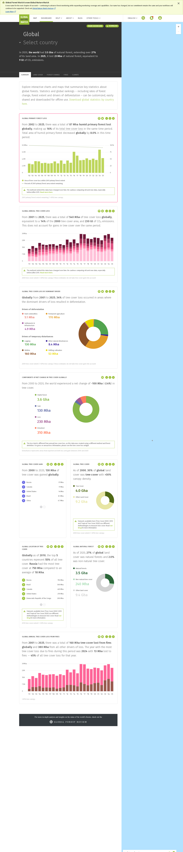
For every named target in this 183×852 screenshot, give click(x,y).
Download (113, 26)
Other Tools (92, 18)
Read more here (46, 192)
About (69, 18)
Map (35, 18)
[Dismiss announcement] (178, 3)
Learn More (9, 12)
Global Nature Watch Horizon (42, 8)
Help (58, 18)
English (131, 18)
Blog (80, 18)
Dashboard (46, 18)
